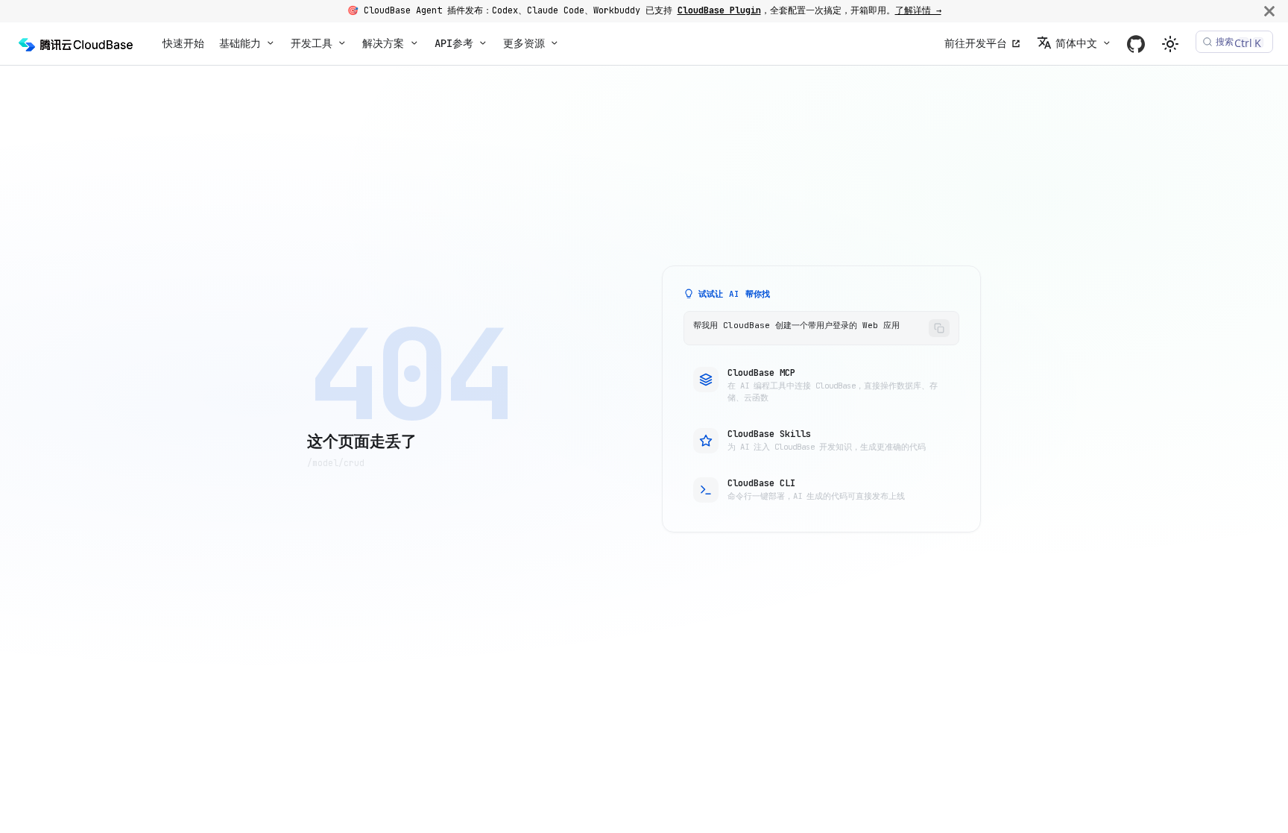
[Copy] (939, 328)
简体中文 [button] (1076, 43)
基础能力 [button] (240, 43)
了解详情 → (918, 10)
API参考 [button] (454, 43)
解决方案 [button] (383, 43)
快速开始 (183, 43)
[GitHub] (1136, 43)
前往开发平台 (975, 43)
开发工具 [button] (311, 43)
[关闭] (1269, 11)
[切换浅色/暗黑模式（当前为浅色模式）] (1170, 44)
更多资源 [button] (524, 43)
